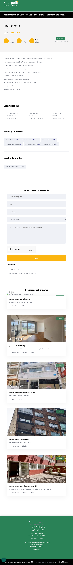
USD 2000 (15, 166)
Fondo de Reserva (48, 140)
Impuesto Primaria (50, 144)
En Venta (60, 318)
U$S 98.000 (16, 386)
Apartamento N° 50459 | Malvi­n (19, 346)
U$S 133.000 (16, 479)
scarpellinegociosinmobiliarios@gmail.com (23, 273)
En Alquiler (60, 38)
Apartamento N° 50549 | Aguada (19, 299)
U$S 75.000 (16, 339)
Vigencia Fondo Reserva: (13, 144)
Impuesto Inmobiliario (32, 144)
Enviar (36, 258)
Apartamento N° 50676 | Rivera (19, 439)
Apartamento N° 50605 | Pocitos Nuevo (22, 392)
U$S (11, 292)
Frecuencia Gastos (30, 140)
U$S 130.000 (16, 432)
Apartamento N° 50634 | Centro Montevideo (23, 486)
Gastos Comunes (12, 140)
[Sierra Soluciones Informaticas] (65, 562)
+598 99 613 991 (14, 270)
